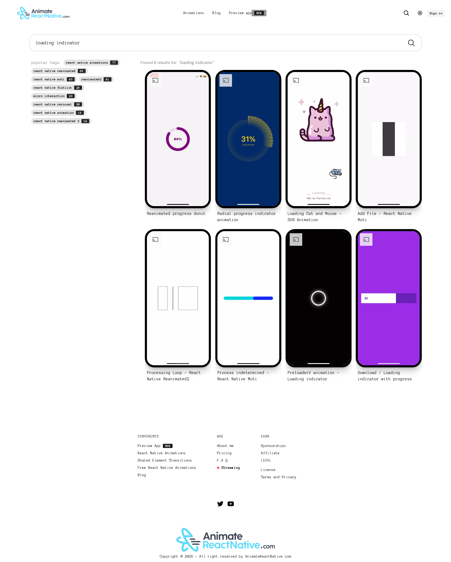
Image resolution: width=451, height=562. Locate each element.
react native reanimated (59, 71)
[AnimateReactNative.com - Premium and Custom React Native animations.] (43, 13)
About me (225, 446)
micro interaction (53, 96)
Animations (193, 13)
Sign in (436, 13)
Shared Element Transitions (165, 460)
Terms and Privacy (278, 477)
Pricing (224, 453)
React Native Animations (162, 453)
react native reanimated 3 (60, 121)
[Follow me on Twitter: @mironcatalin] (220, 504)
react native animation (58, 112)
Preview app (246, 13)
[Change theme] (420, 13)
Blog (216, 13)
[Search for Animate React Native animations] (406, 13)
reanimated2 (95, 79)
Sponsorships (273, 446)
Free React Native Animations (167, 468)
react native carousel (57, 104)
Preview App (154, 446)
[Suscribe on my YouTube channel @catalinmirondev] (231, 504)
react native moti (53, 79)
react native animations (91, 62)
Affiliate (270, 453)
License (268, 470)
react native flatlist (57, 87)
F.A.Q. (223, 460)
